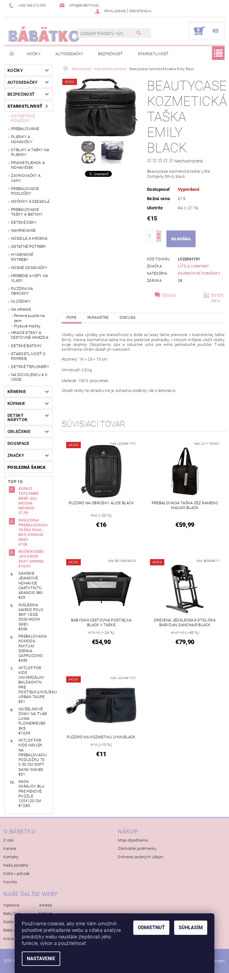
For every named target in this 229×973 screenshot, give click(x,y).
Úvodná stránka (11, 54)
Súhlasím (191, 927)
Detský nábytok (17, 417)
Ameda (45, 905)
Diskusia (128, 317)
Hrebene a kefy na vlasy (29, 278)
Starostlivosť (153, 54)
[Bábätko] (44, 34)
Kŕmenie (16, 391)
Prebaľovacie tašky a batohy (27, 211)
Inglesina (11, 905)
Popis (71, 317)
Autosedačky (69, 54)
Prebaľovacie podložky (25, 191)
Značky (15, 455)
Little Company (193, 266)
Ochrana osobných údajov (140, 857)
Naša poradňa (15, 865)
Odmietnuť (151, 927)
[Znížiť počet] (158, 239)
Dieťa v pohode (16, 873)
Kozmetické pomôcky (23, 118)
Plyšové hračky (27, 326)
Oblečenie (18, 431)
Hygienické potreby (22, 257)
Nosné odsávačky (29, 267)
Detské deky (24, 222)
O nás (8, 840)
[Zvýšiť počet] (158, 233)
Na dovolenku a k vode (29, 377)
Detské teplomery (30, 366)
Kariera (9, 848)
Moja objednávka (133, 840)
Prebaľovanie (25, 128)
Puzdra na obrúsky (22, 291)
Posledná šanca (26, 467)
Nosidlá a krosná (29, 238)
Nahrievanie (23, 230)
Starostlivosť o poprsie (28, 356)
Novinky (10, 882)
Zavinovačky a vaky (26, 177)
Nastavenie (41, 958)
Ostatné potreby (29, 246)
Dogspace (18, 443)
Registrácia (140, 11)
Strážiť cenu (217, 298)
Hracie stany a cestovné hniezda (29, 335)
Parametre (98, 317)
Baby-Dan (12, 913)
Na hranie (21, 309)
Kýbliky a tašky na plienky (30, 152)
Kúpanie (16, 403)
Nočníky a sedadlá (30, 201)
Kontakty (11, 857)
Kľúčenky (21, 301)
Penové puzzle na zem (29, 318)
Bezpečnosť (110, 54)
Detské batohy (26, 346)
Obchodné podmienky (137, 848)
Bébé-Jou (11, 930)
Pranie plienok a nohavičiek (28, 165)
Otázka (169, 295)
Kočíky (34, 54)
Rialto (8, 922)
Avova (8, 938)
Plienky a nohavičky (22, 139)
